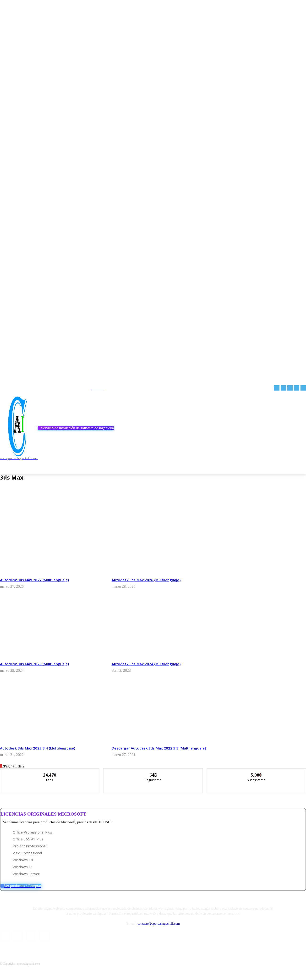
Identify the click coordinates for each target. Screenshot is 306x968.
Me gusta (50, 772)
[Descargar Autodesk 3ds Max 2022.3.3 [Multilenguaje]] (164, 711)
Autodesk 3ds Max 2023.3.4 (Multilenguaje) (37, 748)
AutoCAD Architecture (29, 500)
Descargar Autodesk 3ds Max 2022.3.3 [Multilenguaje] (159, 748)
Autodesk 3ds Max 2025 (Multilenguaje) (34, 663)
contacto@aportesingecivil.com (158, 923)
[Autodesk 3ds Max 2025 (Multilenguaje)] (52, 627)
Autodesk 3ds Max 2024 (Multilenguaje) (146, 663)
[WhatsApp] (303, 388)
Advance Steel (24, 492)
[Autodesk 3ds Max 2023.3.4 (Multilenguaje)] (52, 711)
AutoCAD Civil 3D (26, 505)
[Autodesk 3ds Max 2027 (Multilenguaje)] (52, 543)
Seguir (153, 772)
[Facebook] (276, 388)
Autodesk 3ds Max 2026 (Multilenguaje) (146, 579)
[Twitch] (290, 388)
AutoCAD (20, 496)
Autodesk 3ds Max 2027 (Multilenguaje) (34, 579)
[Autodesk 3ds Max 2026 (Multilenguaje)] (164, 543)
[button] (300, 468)
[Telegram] (283, 388)
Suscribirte (256, 772)
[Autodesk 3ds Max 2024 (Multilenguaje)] (164, 627)
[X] (296, 388)
